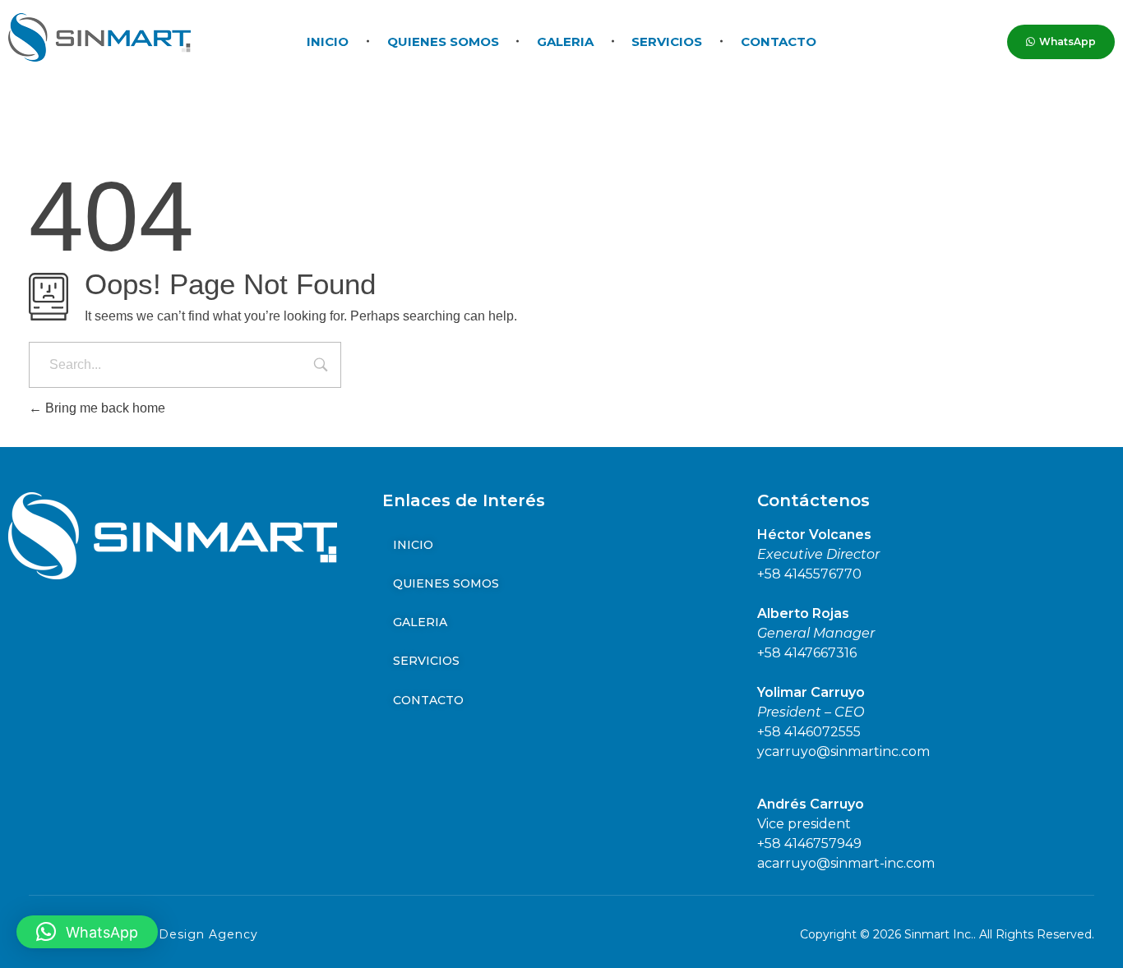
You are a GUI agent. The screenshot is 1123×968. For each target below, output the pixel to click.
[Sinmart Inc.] (99, 37)
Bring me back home (103, 408)
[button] (87, 931)
